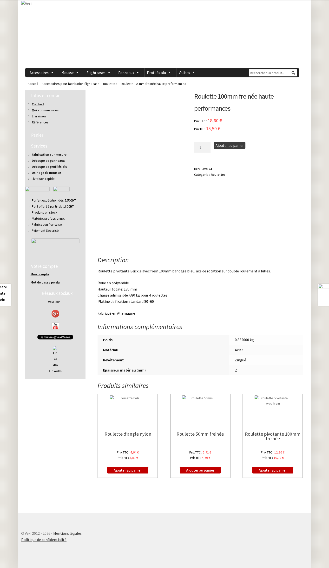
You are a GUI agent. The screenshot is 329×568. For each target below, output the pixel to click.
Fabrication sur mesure (49, 154)
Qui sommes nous (45, 110)
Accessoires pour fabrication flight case (70, 83)
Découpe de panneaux (48, 160)
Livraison (39, 116)
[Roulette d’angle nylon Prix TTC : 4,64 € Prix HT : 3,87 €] (128, 409)
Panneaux (126, 72)
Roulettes (110, 83)
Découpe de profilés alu (49, 166)
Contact (38, 104)
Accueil (33, 83)
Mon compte (40, 274)
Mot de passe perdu (45, 282)
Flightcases (95, 72)
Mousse (67, 72)
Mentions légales (67, 533)
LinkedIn (55, 371)
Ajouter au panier (230, 145)
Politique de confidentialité (43, 539)
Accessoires (39, 72)
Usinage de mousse (46, 172)
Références (40, 122)
